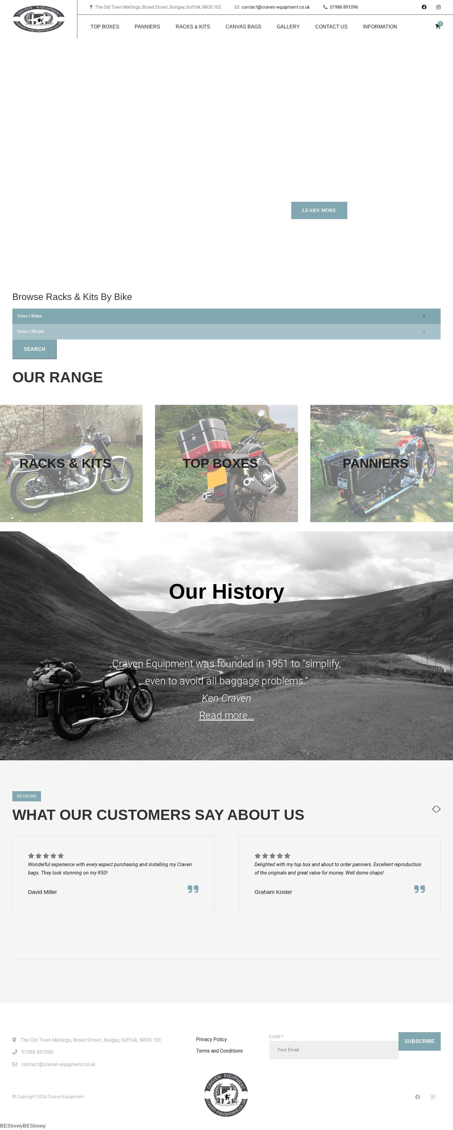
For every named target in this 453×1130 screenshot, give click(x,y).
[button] (434, 810)
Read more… (226, 715)
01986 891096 (344, 7)
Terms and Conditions (219, 1051)
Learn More (319, 210)
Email (276, 1036)
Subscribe (420, 1041)
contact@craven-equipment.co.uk (276, 7)
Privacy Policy (211, 1039)
